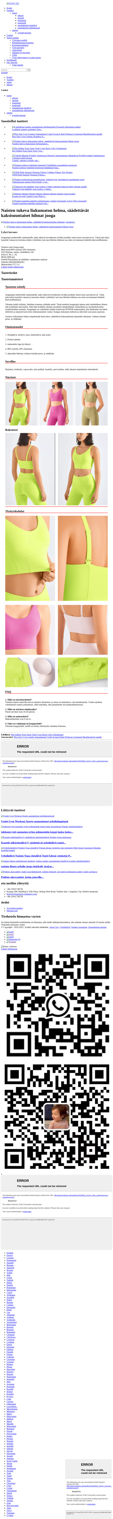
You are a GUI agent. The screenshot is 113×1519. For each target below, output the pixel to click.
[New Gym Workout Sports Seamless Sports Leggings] (27, 816)
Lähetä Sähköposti (9, 949)
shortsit (21, 18)
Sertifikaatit (12, 60)
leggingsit (22, 20)
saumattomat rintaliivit (27, 25)
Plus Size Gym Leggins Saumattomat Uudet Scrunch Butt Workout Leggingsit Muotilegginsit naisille (58, 737)
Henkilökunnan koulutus (23, 43)
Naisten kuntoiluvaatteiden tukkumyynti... (30, 203)
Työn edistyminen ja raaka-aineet (26, 57)
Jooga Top (54, 927)
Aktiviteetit (17, 50)
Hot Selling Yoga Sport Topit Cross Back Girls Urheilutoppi (37, 734)
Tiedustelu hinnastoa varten (13, 925)
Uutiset (10, 35)
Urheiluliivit (65, 927)
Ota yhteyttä (12, 62)
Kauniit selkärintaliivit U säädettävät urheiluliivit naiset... (33, 842)
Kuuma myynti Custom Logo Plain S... (29, 196)
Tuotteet (10, 10)
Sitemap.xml (12, 911)
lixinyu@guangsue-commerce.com (22, 894)
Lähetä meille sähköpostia (12, 267)
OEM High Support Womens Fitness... (29, 175)
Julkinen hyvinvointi (21, 52)
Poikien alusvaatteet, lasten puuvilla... (22, 877)
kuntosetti (22, 23)
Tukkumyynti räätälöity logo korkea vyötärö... (32, 189)
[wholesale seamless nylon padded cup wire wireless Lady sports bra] (42, 826)
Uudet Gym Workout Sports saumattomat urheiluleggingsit (34, 821)
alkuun (21, 15)
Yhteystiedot (17, 65)
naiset (14, 13)
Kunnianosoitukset (20, 45)
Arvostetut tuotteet (15, 908)
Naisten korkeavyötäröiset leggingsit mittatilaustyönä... (36, 168)
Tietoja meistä (13, 38)
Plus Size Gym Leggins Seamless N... (28, 136)
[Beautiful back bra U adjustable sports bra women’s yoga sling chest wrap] (36, 837)
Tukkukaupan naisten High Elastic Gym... (30, 182)
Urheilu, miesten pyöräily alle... (25, 160)
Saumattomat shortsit (97, 927)
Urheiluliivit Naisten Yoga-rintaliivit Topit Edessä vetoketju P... (36, 855)
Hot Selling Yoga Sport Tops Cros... (27, 151)
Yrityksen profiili (19, 40)
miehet (15, 30)
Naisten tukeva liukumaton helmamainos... (30, 144)
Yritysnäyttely (18, 48)
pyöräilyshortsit (24, 33)
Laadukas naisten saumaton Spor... (27, 129)
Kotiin (9, 8)
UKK (14, 55)
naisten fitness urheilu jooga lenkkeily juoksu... (27, 866)
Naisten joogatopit (79, 927)
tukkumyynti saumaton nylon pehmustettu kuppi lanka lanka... (37, 832)
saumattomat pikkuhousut (29, 28)
